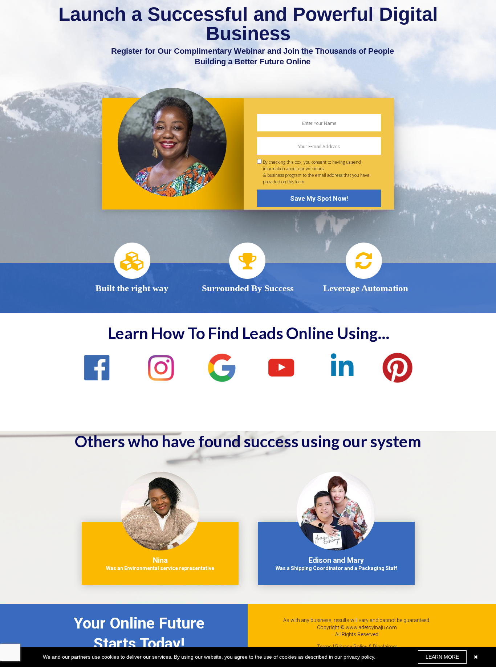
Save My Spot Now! (319, 198)
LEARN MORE (442, 657)
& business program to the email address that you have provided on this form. (316, 172)
